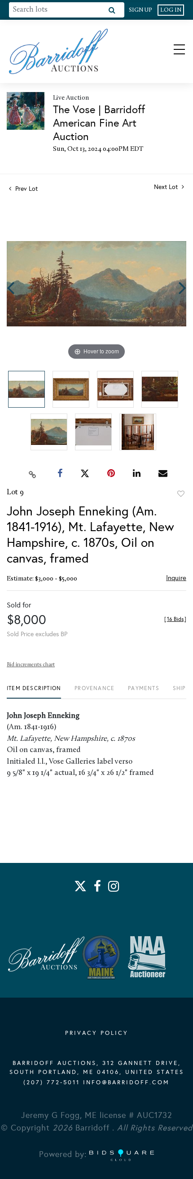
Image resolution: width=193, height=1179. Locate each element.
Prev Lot (25, 189)
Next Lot (167, 187)
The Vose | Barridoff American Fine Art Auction (99, 123)
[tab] (34, 691)
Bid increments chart (31, 665)
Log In (170, 10)
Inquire (176, 578)
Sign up (140, 10)
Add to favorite (180, 494)
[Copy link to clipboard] (32, 473)
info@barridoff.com (126, 1082)
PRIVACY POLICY (96, 1033)
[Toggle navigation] (171, 51)
